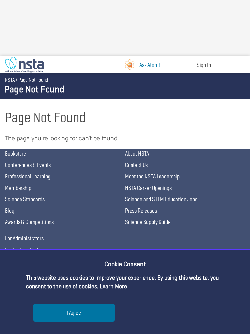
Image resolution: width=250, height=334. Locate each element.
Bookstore (15, 153)
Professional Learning (27, 176)
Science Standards (25, 199)
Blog (9, 210)
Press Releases (141, 210)
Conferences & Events (28, 165)
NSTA (10, 79)
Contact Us (136, 165)
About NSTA (137, 153)
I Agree (74, 312)
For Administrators (24, 238)
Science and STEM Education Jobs (161, 199)
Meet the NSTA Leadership (152, 176)
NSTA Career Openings (148, 187)
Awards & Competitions (29, 222)
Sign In (204, 64)
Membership (18, 187)
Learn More (113, 286)
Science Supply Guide (148, 222)
